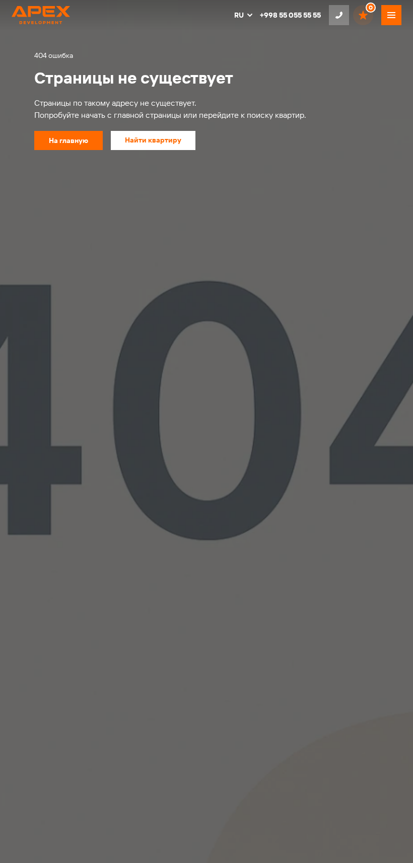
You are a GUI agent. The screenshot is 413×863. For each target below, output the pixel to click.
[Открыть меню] (391, 15)
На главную (68, 140)
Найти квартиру (153, 140)
